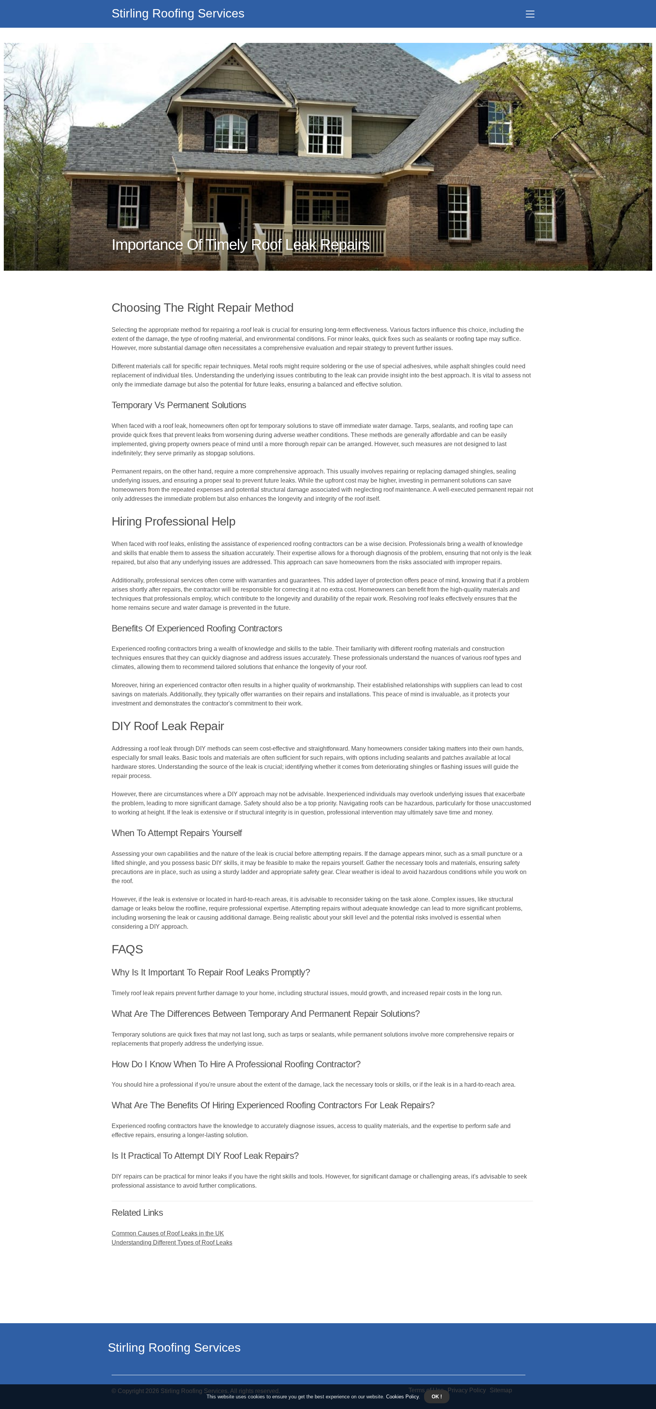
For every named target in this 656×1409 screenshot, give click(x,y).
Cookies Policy (402, 1397)
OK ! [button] (437, 1397)
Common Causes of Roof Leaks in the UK (168, 1233)
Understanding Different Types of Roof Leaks (172, 1242)
